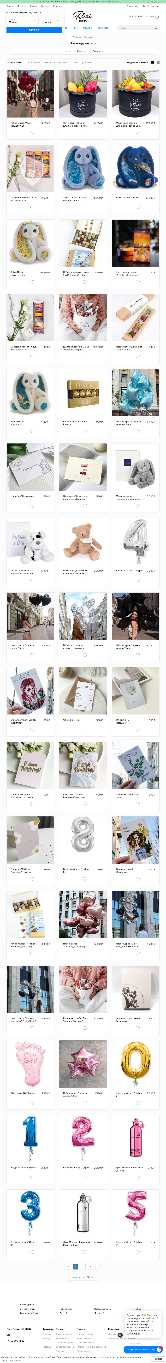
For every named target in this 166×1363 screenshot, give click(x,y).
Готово (34, 30)
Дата (44, 19)
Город (12, 19)
